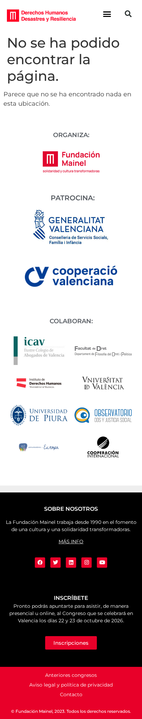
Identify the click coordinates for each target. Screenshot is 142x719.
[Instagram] (86, 562)
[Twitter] (55, 562)
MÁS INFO (71, 541)
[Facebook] (40, 562)
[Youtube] (102, 562)
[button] (107, 13)
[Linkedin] (71, 562)
